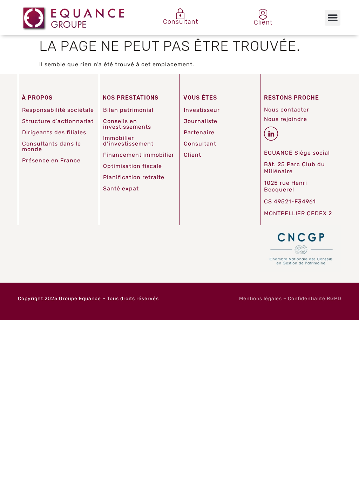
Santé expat (121, 188)
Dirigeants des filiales (54, 132)
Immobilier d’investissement (128, 141)
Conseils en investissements (127, 124)
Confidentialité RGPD (314, 299)
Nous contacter (286, 109)
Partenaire (199, 132)
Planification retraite (133, 177)
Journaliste (200, 121)
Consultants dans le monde (51, 146)
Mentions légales (260, 299)
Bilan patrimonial (128, 110)
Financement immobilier (138, 154)
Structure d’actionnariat (58, 121)
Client (192, 154)
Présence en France (51, 160)
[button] (332, 18)
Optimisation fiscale (132, 166)
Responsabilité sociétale (58, 110)
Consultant (200, 143)
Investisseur (202, 110)
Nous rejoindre (285, 119)
